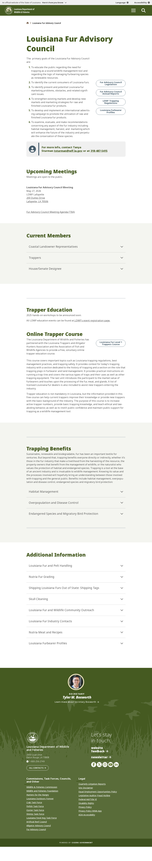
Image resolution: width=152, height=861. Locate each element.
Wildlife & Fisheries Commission (41, 787)
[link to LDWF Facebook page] (93, 764)
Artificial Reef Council (36, 821)
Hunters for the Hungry (37, 794)
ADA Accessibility (87, 814)
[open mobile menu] (133, 10)
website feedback (98, 749)
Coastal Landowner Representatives (53, 247)
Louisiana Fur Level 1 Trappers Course (111, 343)
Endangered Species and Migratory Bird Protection (63, 514)
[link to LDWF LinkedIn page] (116, 764)
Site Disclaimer (86, 787)
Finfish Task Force (35, 806)
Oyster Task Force (35, 810)
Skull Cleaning (38, 599)
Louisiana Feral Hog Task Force (41, 817)
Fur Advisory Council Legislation (111, 83)
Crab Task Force (34, 802)
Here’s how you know (53, 2)
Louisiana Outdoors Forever (40, 798)
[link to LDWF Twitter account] (99, 764)
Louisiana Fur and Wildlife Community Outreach (61, 610)
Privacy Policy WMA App (90, 810)
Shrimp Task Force (35, 814)
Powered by (76, 843)
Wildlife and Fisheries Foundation (42, 790)
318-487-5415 (99, 151)
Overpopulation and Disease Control (53, 503)
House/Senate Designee (45, 269)
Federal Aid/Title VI (88, 799)
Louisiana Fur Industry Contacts (50, 621)
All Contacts (36, 768)
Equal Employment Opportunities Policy (98, 791)
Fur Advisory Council (36, 829)
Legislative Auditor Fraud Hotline (94, 795)
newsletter (99, 757)
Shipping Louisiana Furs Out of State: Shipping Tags (64, 588)
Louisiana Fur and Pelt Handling (50, 566)
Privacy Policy (85, 807)
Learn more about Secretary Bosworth (75, 702)
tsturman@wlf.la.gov (68, 151)
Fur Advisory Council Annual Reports (111, 92)
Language (121, 2)
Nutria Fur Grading (41, 577)
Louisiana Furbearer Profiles (111, 111)
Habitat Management (43, 492)
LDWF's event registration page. (92, 320)
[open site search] (143, 10)
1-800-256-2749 (37, 761)
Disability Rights (86, 803)
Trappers (35, 258)
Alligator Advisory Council (38, 825)
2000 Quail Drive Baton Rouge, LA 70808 (37, 756)
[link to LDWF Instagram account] (104, 764)
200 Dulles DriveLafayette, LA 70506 (37, 199)
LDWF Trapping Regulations (111, 101)
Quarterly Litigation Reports (92, 783)
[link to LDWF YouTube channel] (110, 764)
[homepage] (19, 10)
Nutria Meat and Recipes (45, 632)
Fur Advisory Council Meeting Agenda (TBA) (50, 212)
